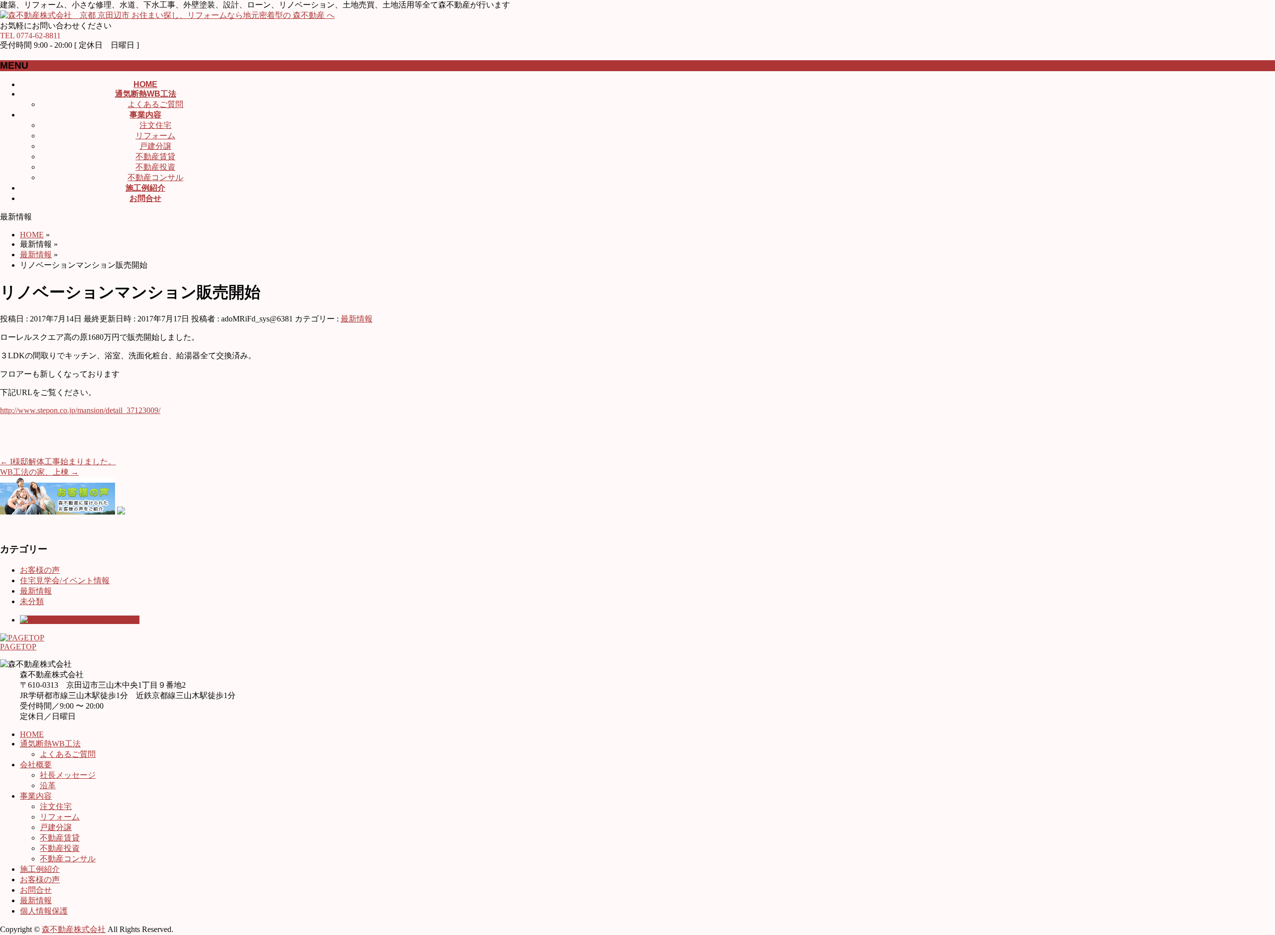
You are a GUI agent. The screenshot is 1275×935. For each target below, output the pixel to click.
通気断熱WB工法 (50, 743)
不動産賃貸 (155, 156)
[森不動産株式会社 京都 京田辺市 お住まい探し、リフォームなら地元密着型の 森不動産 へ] (167, 15)
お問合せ (36, 890)
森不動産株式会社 (74, 929)
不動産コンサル (155, 177)
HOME (32, 734)
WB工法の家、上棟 (39, 472)
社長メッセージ (68, 775)
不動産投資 (155, 167)
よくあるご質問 (155, 104)
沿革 (48, 785)
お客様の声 (40, 570)
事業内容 (36, 796)
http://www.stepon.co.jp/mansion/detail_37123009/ (80, 410)
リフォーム (155, 135)
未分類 (32, 601)
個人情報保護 (44, 911)
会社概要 (36, 764)
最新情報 (357, 318)
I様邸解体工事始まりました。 (58, 461)
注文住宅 (155, 125)
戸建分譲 (155, 146)
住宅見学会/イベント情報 (65, 580)
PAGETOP (18, 646)
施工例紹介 (40, 869)
